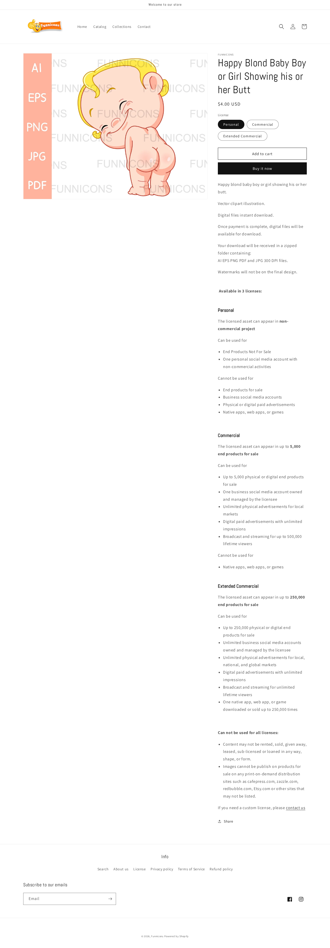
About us (121, 869)
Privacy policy (162, 869)
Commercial (262, 124)
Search (103, 869)
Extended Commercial (242, 136)
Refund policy (221, 869)
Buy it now (262, 168)
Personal (231, 124)
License (139, 869)
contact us (295, 807)
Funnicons (157, 936)
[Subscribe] (110, 899)
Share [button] (228, 821)
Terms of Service (191, 869)
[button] (281, 26)
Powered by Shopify (176, 936)
